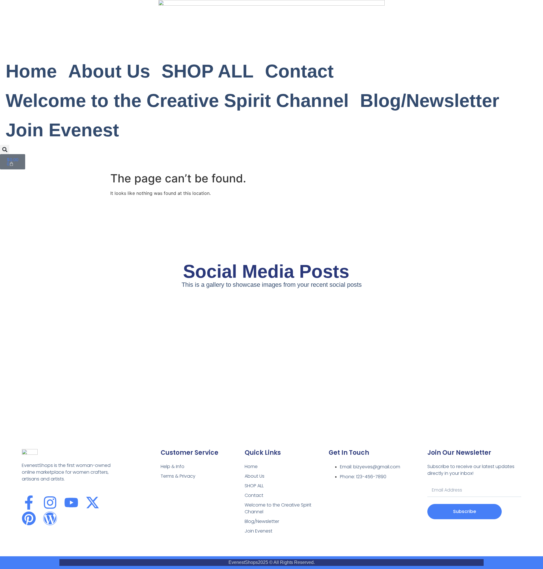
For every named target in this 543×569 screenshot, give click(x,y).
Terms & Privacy (178, 476)
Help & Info (172, 466)
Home (31, 71)
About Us (109, 71)
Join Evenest (62, 130)
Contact (299, 71)
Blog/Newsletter (429, 100)
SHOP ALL (207, 71)
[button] (4, 149)
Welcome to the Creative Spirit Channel (177, 100)
